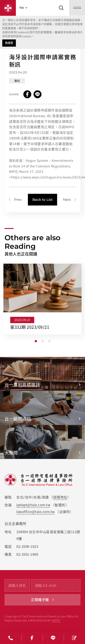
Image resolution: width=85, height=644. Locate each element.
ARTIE (56, 620)
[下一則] (69, 199)
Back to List (42, 199)
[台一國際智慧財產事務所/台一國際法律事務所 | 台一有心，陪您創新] (8, 8)
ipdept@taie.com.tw (33, 504)
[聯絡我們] (74, 638)
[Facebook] (32, 638)
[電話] (10, 638)
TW (21, 7)
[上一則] (15, 199)
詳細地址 (60, 497)
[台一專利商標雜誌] (42, 374)
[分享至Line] (37, 94)
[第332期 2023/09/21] (42, 299)
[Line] (53, 638)
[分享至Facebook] (27, 94)
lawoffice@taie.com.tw (35, 511)
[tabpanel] (42, 299)
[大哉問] (42, 442)
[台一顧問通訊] (42, 408)
